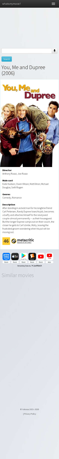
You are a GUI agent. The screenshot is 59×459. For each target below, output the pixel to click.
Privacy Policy (30, 413)
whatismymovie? (11, 3)
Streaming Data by (24, 266)
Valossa (25, 409)
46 (6, 241)
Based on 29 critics (24, 242)
